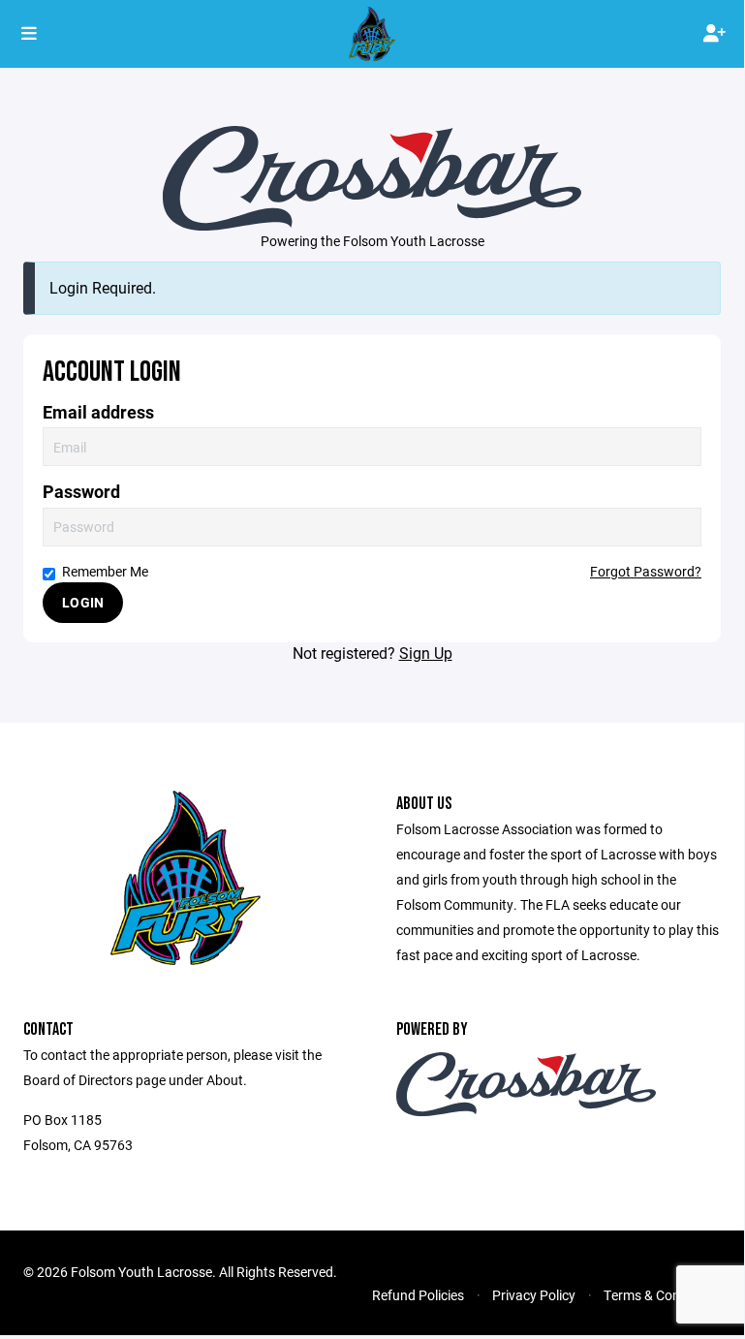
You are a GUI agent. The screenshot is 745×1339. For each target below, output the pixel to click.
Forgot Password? (645, 571)
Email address (98, 412)
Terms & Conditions (662, 1295)
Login (83, 602)
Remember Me (105, 571)
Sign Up (425, 652)
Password (81, 492)
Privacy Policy (533, 1295)
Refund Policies (418, 1295)
